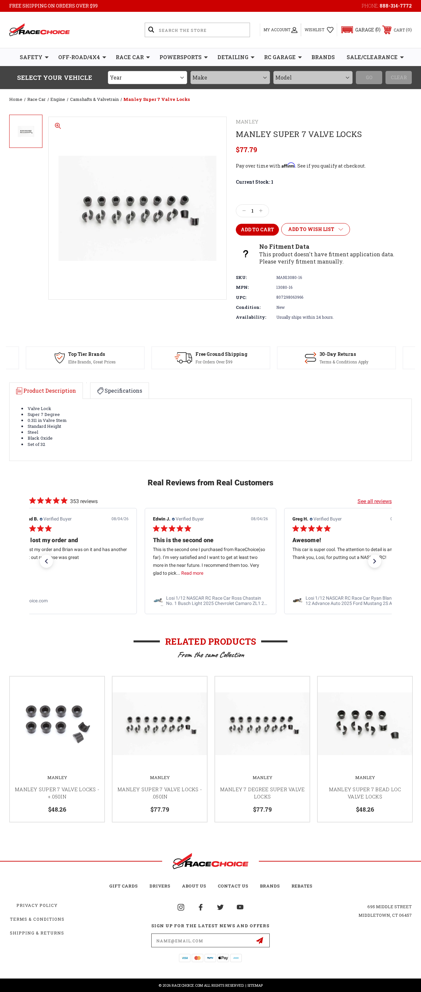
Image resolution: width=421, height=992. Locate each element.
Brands (323, 57)
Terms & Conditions (37, 919)
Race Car (130, 57)
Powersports (181, 57)
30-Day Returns (337, 354)
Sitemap (255, 985)
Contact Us (233, 886)
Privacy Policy (37, 905)
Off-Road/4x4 (79, 57)
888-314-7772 (396, 6)
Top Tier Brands (86, 354)
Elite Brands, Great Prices (92, 361)
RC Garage (280, 57)
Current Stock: (254, 182)
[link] (71, 601)
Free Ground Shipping (221, 354)
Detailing (232, 57)
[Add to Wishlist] (91, 689)
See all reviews (375, 501)
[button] (358, 29)
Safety (31, 57)
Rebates (301, 886)
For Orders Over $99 (214, 361)
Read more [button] (192, 573)
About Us (194, 886)
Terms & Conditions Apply (343, 361)
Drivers (159, 886)
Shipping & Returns (37, 933)
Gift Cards (123, 886)
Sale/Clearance (372, 57)
